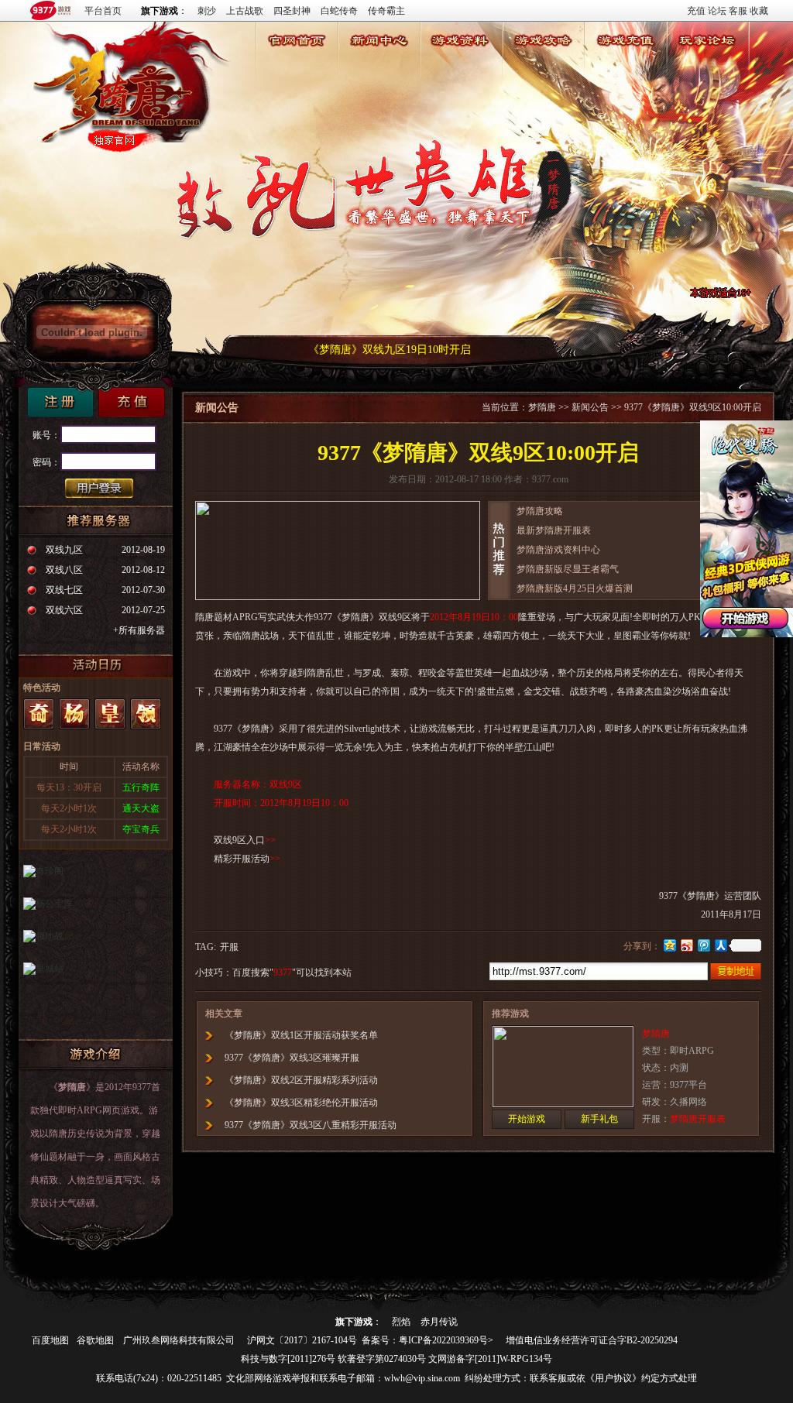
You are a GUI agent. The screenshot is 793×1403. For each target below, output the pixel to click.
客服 (738, 10)
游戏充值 (625, 60)
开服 (229, 947)
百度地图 (50, 1340)
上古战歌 (244, 10)
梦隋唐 (297, 60)
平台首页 (103, 10)
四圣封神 (292, 10)
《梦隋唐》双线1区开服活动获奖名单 (301, 1035)
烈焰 (401, 1321)
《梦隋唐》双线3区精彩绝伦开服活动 (301, 1102)
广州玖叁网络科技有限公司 (179, 1340)
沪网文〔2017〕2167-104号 (302, 1340)
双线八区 (64, 569)
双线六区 (64, 610)
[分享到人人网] (720, 945)
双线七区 (64, 590)
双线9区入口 (239, 840)
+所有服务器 (139, 630)
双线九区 (64, 549)
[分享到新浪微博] (686, 945)
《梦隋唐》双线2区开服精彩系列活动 (301, 1080)
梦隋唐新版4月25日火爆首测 (575, 588)
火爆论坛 (707, 60)
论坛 (717, 10)
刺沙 (206, 10)
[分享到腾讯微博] (703, 945)
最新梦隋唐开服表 (554, 530)
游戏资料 (461, 60)
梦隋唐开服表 (698, 1118)
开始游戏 (526, 1118)
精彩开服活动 (241, 858)
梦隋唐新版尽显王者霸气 (568, 569)
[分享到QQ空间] (669, 945)
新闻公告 (379, 60)
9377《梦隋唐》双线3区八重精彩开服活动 (310, 1125)
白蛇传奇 (339, 10)
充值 (696, 10)
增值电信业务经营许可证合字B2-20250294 (592, 1340)
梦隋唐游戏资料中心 (558, 549)
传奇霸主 (386, 10)
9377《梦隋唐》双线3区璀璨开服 (292, 1057)
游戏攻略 (543, 60)
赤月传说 (439, 1321)
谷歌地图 (95, 1340)
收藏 (759, 10)
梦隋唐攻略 (540, 511)
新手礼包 (599, 1118)
